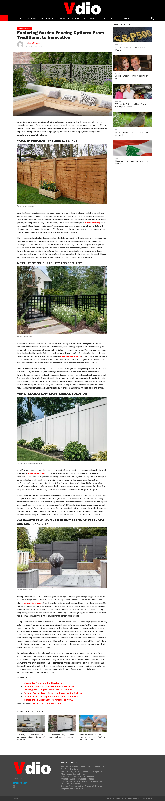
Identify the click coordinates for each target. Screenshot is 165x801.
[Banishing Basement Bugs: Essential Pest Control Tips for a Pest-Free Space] (93, 731)
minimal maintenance (70, 356)
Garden (44, 704)
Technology (106, 18)
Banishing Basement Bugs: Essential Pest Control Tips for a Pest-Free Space (92, 737)
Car (20, 18)
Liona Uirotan (34, 43)
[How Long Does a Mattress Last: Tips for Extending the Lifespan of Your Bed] (31, 731)
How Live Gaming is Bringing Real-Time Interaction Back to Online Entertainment (79, 777)
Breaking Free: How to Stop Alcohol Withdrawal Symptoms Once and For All (81, 787)
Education (31, 18)
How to (61, 18)
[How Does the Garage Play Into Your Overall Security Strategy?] (62, 731)
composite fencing (33, 603)
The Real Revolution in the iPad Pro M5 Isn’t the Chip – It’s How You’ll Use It (81, 782)
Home (12, 18)
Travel (126, 18)
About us (110, 799)
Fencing (36, 704)
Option (58, 704)
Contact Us (121, 799)
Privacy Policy (134, 799)
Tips (117, 18)
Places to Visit (89, 18)
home (51, 704)
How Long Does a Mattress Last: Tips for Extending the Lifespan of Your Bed (30, 737)
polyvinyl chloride (35, 473)
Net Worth (73, 18)
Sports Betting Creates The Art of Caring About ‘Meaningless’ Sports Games (82, 772)
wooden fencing (92, 222)
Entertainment (47, 18)
